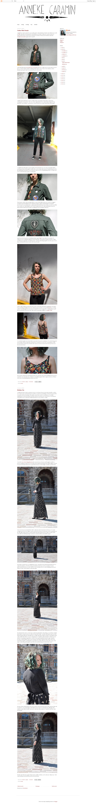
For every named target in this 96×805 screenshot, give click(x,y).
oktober (63, 54)
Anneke (69, 30)
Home (18, 24)
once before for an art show (31, 67)
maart (63, 68)
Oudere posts (54, 786)
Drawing (27, 24)
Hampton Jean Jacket (21, 36)
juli (62, 57)
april (63, 66)
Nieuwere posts (20, 786)
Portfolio (35, 24)
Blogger (55, 801)
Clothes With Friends (22, 30)
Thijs (19, 34)
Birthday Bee (20, 390)
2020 (62, 47)
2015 (62, 78)
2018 (62, 73)
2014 (62, 80)
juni (63, 59)
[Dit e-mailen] (35, 381)
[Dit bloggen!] (36, 381)
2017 (62, 75)
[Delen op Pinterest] (40, 381)
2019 (62, 49)
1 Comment (31, 779)
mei (63, 61)
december (64, 50)
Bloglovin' (62, 40)
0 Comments (31, 381)
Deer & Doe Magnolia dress (27, 462)
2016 (62, 77)
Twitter (61, 41)
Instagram (62, 42)
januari (63, 71)
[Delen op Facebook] (39, 381)
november (64, 52)
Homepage (37, 786)
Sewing (22, 24)
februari (63, 69)
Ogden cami (49, 310)
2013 (62, 82)
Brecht (49, 307)
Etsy (31, 24)
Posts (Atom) (25, 788)
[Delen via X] (38, 381)
